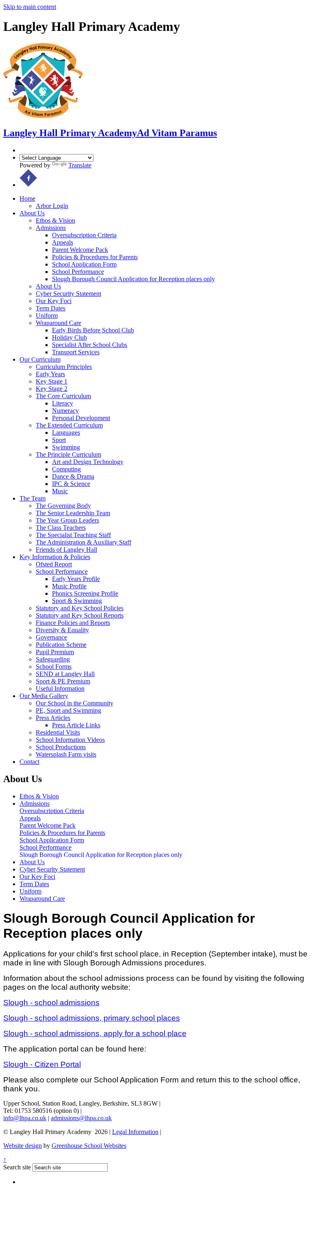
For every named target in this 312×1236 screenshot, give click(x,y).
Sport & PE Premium (63, 681)
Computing (66, 469)
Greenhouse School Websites (89, 1145)
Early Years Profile (76, 578)
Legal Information (135, 1131)
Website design (22, 1145)
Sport (59, 439)
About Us (32, 213)
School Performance (78, 271)
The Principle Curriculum (68, 454)
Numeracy (65, 410)
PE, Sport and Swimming (68, 710)
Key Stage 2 (51, 388)
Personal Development (81, 417)
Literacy (62, 403)
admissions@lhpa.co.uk (81, 1118)
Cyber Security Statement (68, 293)
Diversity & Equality (62, 630)
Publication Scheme (61, 644)
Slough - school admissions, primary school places (91, 1018)
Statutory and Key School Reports (80, 615)
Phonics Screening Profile (85, 593)
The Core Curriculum (63, 395)
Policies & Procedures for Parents (95, 257)
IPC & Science (71, 483)
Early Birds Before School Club (93, 330)
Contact (29, 761)
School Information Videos (70, 739)
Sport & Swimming (77, 600)
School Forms (54, 666)
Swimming (66, 447)
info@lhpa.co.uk (24, 1118)
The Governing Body (63, 505)
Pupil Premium (55, 651)
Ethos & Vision (55, 220)
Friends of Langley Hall (66, 549)
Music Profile (69, 586)
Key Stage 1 (51, 381)
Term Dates (50, 308)
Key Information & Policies (55, 556)
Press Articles (53, 717)
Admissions (51, 227)
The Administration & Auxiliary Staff (83, 542)
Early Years (50, 374)
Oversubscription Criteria (84, 235)
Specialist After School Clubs (89, 344)
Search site (17, 1167)
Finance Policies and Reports (73, 622)
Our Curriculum (40, 359)
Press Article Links (76, 725)
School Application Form (84, 264)
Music (60, 491)
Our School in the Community (74, 703)
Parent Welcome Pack (80, 249)
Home (27, 198)
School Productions (61, 747)
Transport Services (76, 352)
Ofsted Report (54, 564)
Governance (51, 637)
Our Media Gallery (44, 695)
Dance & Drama (73, 476)
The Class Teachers (61, 527)
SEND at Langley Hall (65, 673)
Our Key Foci (54, 300)
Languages (66, 432)
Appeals (62, 242)
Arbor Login (52, 205)
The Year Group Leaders (67, 520)
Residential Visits (58, 732)
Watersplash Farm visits (66, 754)
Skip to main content (29, 6)
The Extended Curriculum (69, 425)
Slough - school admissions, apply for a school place (94, 1033)
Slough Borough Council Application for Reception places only (133, 278)
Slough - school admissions (51, 1002)
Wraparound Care (58, 322)
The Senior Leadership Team (73, 513)
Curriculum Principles (64, 366)
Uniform (47, 315)
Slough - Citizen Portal (42, 1064)
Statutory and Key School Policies (80, 608)
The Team (33, 498)
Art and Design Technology (88, 461)
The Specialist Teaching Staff (73, 534)
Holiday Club (69, 337)
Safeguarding (53, 659)
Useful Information (60, 688)
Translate (79, 165)
